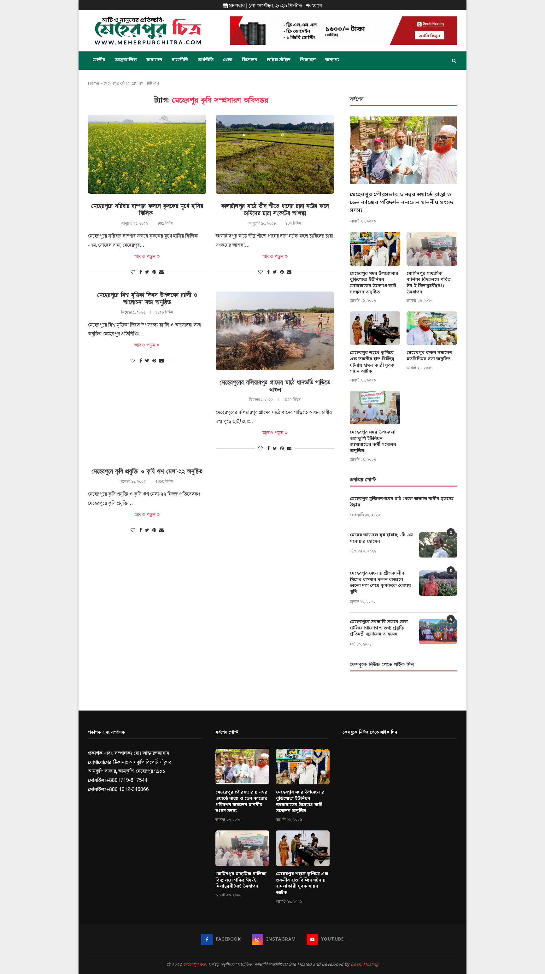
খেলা (227, 60)
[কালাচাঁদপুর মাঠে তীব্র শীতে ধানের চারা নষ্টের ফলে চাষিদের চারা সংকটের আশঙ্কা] (275, 154)
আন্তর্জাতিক (126, 60)
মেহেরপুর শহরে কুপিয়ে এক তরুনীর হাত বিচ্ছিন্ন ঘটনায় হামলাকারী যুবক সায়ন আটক (372, 362)
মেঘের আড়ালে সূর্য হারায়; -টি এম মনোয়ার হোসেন (381, 538)
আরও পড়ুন (144, 256)
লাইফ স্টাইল (278, 60)
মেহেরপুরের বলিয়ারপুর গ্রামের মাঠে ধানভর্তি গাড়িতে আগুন (275, 386)
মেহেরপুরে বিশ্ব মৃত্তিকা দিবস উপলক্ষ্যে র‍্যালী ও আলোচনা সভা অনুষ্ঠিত (147, 299)
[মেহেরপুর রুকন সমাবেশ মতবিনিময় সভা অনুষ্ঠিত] (432, 328)
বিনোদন (249, 60)
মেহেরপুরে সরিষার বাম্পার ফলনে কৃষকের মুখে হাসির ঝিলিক (147, 210)
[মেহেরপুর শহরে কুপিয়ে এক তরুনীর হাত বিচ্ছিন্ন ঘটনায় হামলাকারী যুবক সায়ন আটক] (375, 328)
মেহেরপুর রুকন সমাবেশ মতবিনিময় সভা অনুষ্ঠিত (429, 356)
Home (93, 83)
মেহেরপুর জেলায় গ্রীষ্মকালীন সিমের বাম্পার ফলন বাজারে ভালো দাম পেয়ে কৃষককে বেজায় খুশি (380, 582)
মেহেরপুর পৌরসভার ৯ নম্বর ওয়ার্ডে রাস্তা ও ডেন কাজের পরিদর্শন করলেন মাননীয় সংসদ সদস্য (401, 202)
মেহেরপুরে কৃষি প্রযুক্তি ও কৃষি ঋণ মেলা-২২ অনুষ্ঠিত (146, 471)
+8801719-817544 (127, 780)
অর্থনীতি (206, 60)
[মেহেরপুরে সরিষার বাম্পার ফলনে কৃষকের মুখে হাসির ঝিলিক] (147, 154)
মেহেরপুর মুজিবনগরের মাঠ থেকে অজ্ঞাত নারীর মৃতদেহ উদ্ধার (402, 502)
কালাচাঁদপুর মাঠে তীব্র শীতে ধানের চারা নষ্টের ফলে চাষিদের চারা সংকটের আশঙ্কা (275, 210)
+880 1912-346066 (127, 789)
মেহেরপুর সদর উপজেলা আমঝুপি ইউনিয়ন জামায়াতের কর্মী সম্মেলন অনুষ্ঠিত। (373, 441)
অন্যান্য (332, 60)
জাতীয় (99, 60)
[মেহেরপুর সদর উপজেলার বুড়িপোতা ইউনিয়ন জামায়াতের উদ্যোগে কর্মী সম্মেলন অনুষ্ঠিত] (375, 249)
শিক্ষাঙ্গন (308, 60)
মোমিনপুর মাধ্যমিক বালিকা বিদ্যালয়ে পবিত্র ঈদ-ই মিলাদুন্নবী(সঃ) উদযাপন (429, 283)
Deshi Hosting (364, 964)
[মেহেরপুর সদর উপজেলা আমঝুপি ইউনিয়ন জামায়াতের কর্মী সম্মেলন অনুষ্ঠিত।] (375, 408)
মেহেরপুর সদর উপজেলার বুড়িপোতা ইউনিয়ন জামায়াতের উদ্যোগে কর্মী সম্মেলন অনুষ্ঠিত (374, 283)
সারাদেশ (154, 60)
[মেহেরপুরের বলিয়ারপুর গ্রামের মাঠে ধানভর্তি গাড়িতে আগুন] (275, 331)
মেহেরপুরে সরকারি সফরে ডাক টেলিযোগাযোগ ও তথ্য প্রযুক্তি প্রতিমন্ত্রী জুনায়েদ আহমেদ (379, 628)
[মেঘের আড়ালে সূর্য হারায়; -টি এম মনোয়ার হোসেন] (438, 545)
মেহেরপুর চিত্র (194, 964)
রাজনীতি (180, 60)
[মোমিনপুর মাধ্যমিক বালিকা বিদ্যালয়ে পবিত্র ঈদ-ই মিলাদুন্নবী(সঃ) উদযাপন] (432, 249)
